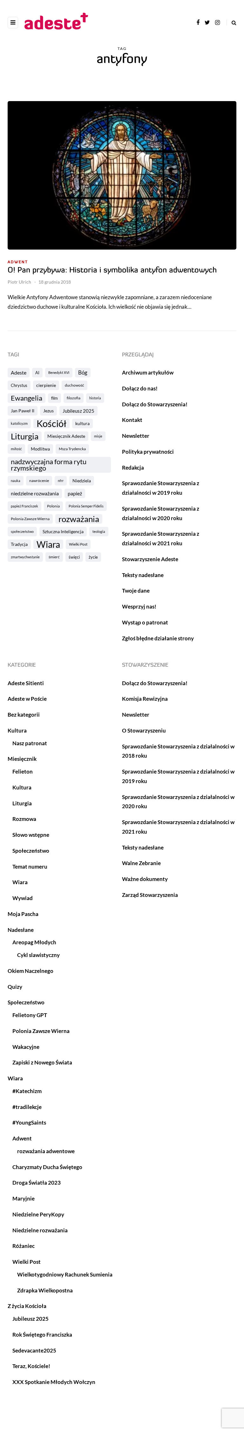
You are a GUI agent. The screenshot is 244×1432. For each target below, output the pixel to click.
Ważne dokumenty (145, 879)
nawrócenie (39, 480)
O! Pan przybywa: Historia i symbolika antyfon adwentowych (112, 270)
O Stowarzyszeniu (144, 730)
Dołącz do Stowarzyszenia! (154, 404)
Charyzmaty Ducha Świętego (47, 1167)
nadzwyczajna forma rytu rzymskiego (48, 465)
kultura (82, 423)
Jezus (48, 410)
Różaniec (23, 1246)
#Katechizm (27, 1091)
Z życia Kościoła (27, 1306)
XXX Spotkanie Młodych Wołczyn (53, 1382)
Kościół (51, 423)
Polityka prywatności (148, 451)
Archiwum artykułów (147, 372)
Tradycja (19, 544)
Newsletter (135, 435)
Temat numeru (29, 866)
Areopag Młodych (34, 942)
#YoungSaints (29, 1122)
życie (93, 557)
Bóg (82, 372)
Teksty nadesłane (143, 575)
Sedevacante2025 (34, 1350)
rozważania (78, 519)
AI (37, 372)
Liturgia (24, 436)
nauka (15, 480)
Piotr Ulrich (19, 282)
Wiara (48, 544)
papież (75, 493)
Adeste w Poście (27, 698)
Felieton (22, 771)
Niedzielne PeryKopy (38, 1214)
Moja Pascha (23, 914)
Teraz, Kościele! (31, 1366)
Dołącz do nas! (140, 388)
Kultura (17, 730)
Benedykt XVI (58, 372)
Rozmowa (24, 819)
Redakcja (133, 467)
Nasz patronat (29, 743)
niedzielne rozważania (35, 493)
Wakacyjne (25, 1046)
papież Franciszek (24, 506)
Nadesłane (21, 929)
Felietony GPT (29, 1015)
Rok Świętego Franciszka (42, 1334)
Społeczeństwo (30, 850)
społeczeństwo (22, 531)
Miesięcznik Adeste (66, 436)
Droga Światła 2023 (36, 1182)
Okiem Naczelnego (30, 970)
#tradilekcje (27, 1107)
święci (74, 557)
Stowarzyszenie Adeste (150, 559)
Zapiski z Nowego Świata (42, 1062)
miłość (16, 449)
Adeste (18, 372)
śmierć (54, 556)
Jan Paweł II (22, 410)
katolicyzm (19, 423)
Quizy (15, 986)
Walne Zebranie (141, 863)
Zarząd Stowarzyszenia (150, 895)
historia (95, 398)
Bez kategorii (24, 714)
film (54, 398)
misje (98, 436)
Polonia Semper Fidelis (86, 506)
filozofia (73, 398)
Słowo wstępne (30, 834)
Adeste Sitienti (26, 683)
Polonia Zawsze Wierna (30, 518)
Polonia (53, 506)
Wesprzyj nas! (139, 606)
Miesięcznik (22, 758)
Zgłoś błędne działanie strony (158, 638)
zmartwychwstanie (25, 557)
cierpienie (46, 385)
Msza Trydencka (72, 448)
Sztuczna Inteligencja (63, 531)
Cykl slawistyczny (38, 955)
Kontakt (132, 420)
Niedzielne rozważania (40, 1230)
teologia (98, 531)
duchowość (74, 385)
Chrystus (19, 385)
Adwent (18, 262)
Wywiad (22, 898)
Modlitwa (40, 448)
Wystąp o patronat (145, 622)
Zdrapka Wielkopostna (45, 1290)
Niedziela (81, 480)
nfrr (61, 480)
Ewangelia (26, 398)
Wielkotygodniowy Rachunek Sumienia (64, 1274)
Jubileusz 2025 (78, 411)
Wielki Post (78, 544)
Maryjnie (23, 1198)
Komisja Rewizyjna (145, 698)
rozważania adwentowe (46, 1151)
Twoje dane (136, 590)
